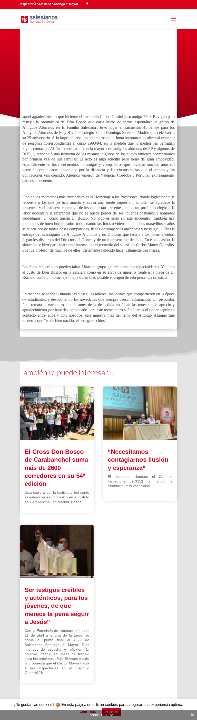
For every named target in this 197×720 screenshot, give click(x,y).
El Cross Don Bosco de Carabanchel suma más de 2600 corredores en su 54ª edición (56, 467)
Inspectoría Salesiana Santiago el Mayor (49, 4)
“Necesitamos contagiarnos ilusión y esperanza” (138, 459)
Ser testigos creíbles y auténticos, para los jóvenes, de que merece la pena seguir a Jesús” (57, 605)
